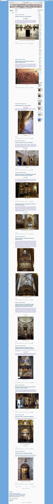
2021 (38, 11)
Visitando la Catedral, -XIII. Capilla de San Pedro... (40, 58)
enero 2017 (40, 73)
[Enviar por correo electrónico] (30, 43)
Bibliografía (16, 12)
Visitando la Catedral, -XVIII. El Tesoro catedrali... (40, 39)
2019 (38, 12)
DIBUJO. (42, 102)
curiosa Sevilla (40, 112)
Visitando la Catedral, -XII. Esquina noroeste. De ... (40, 62)
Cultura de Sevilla (40, 118)
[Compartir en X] (31, 43)
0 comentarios (26, 43)
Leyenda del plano (26, 177)
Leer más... (16, 41)
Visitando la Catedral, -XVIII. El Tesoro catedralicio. (24, 142)
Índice (16, 11)
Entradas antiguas (33, 486)
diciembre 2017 (39, 15)
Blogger (30, 502)
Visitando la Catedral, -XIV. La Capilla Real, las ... (40, 54)
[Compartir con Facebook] (32, 43)
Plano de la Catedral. (25, 211)
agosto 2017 (40, 21)
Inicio (26, 486)
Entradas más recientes (18, 486)
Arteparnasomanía (40, 88)
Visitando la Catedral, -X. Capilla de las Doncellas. (23, 453)
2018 (38, 13)
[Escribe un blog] (30, 43)
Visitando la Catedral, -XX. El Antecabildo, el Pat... (40, 33)
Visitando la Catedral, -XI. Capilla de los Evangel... (40, 66)
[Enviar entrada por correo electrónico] (28, 43)
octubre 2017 (40, 18)
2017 (38, 14)
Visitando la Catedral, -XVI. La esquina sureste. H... (40, 47)
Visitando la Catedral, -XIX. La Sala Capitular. (23, 105)
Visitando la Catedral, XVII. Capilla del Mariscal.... (40, 43)
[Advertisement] (26, 51)
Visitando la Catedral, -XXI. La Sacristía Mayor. (23, 16)
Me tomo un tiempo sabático (42, 119)
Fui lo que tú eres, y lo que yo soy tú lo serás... (42, 90)
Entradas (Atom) (27, 488)
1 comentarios (26, 201)
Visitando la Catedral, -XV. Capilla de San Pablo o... (40, 50)
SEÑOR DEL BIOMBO (39, 93)
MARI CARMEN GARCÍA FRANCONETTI (40, 84)
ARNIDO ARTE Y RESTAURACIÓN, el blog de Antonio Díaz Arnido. (40, 101)
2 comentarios (26, 343)
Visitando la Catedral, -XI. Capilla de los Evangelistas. (24, 416)
